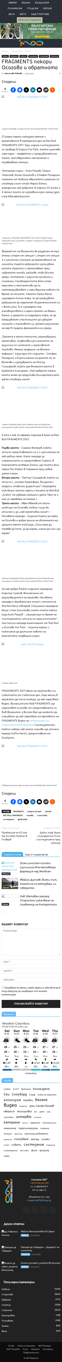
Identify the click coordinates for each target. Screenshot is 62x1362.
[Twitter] (43, 1210)
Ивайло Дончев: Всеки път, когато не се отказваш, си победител (38, 884)
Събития (54, 56)
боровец (28, 1100)
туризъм (50, 1145)
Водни (26, 2)
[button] (57, 43)
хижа (6, 1156)
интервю (24, 1117)
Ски (6, 1094)
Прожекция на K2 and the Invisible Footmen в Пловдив (14, 836)
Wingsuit (6, 874)
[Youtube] (52, 1210)
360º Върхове (13, 1349)
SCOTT (16, 1089)
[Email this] (39, 90)
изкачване (9, 1117)
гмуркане (23, 1106)
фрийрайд (44, 1150)
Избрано (14, 56)
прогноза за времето (36, 1133)
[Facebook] (26, 1210)
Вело (12, 14)
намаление (10, 1128)
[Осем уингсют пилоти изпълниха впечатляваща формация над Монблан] (10, 868)
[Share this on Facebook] (13, 90)
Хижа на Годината (29, 20)
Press (25, 1349)
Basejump (25, 1254)
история (37, 1117)
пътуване (21, 1139)
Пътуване (7, 1321)
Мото (23, 14)
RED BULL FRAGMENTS (13, 815)
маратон (35, 1122)
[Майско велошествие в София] (10, 1236)
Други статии (14, 1224)
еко (35, 1112)
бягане (41, 1100)
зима (41, 1111)
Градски (32, 8)
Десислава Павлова (13, 73)
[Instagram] (35, 1209)
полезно (8, 1134)
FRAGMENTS (18, 811)
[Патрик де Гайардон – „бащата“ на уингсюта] (10, 1251)
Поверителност (31, 1353)
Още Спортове (40, 14)
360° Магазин (44, 1346)
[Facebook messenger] (19, 90)
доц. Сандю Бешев (42, 1106)
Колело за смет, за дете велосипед (40, 1263)
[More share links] (52, 90)
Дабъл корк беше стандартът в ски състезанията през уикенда (48, 838)
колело (25, 1123)
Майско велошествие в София (37, 1231)
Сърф (32, 1094)
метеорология (49, 1123)
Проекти (35, 1349)
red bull (48, 811)
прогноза (18, 1134)
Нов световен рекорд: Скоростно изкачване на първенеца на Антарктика (38, 901)
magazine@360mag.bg (39, 1200)
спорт (6, 1145)
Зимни (12, 2)
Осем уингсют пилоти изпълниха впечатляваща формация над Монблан (38, 867)
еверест (9, 1111)
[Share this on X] (26, 90)
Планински (15, 8)
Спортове (44, 56)
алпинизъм (12, 1100)
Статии (6, 1305)
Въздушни (42, 2)
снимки (45, 1139)
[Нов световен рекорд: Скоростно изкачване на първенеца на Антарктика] (10, 900)
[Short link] (46, 90)
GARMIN (7, 1089)
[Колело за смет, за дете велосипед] (10, 1267)
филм (34, 1150)
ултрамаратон (11, 1150)
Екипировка (8, 1315)
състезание (8, 819)
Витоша (26, 1089)
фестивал (24, 1151)
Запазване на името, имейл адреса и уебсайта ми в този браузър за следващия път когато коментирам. (31, 991)
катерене (12, 1122)
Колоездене (41, 1089)
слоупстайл (42, 815)
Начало (5, 51)
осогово (30, 815)
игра (48, 1112)
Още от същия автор (36, 854)
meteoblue (31, 1073)
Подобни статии (12, 854)
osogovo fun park (34, 811)
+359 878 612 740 (39, 1183)
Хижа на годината (47, 1095)
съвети (16, 1145)
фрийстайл (22, 819)
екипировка (24, 1111)
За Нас (11, 1346)
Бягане (47, 8)
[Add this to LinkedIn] (33, 90)
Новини (23, 56)
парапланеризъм (28, 1128)
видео (10, 1105)
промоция (8, 1139)
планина (44, 1128)
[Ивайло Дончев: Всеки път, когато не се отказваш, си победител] (10, 883)
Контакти (48, 1349)
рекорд (35, 1139)
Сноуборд (33, 56)
